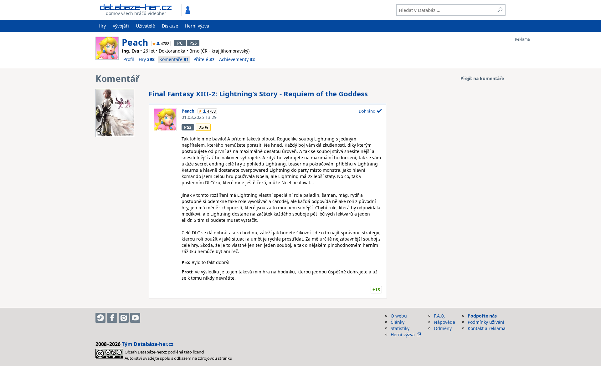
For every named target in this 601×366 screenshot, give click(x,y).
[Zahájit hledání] (500, 10)
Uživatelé (145, 26)
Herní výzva (197, 26)
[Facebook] (112, 318)
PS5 (193, 43)
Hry (102, 26)
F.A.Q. (439, 316)
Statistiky (400, 328)
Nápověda (444, 322)
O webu (399, 316)
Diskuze (170, 26)
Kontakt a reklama (487, 328)
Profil (128, 59)
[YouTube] (135, 318)
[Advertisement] (540, 135)
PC (179, 43)
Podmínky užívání (486, 322)
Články (397, 322)
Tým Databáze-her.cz (147, 344)
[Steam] (100, 318)
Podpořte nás (482, 316)
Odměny (443, 328)
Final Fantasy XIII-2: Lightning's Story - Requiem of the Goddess (258, 93)
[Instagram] (124, 318)
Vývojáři (121, 26)
